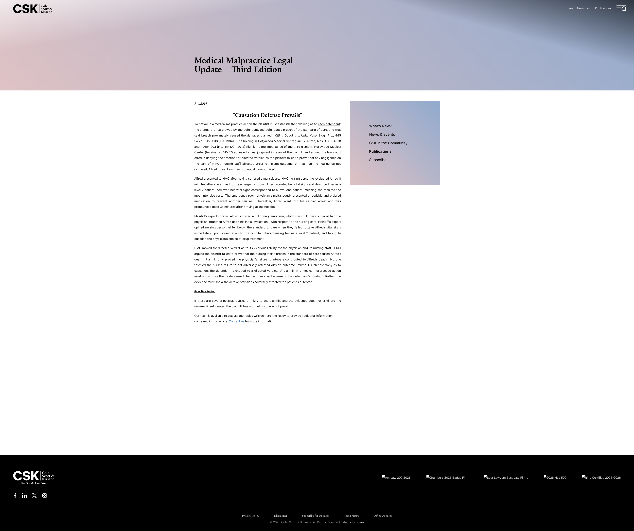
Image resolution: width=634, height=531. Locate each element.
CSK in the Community (388, 143)
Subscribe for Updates (315, 515)
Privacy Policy (250, 515)
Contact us (236, 321)
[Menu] (621, 8)
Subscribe (378, 160)
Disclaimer (280, 515)
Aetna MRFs (351, 515)
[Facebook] (15, 496)
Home (569, 8)
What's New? (380, 126)
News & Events (382, 134)
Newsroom (584, 8)
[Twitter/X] (34, 496)
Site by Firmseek (353, 522)
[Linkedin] (24, 496)
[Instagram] (45, 496)
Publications (603, 8)
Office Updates (383, 515)
